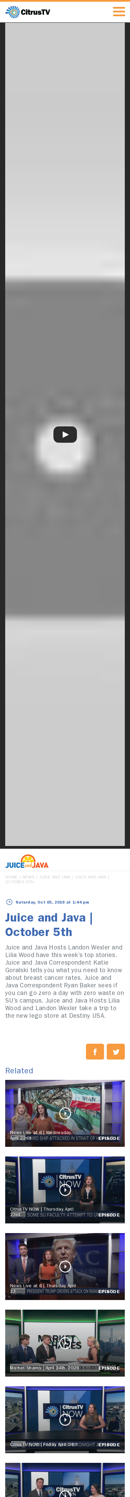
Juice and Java (54, 878)
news (28, 878)
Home (11, 878)
